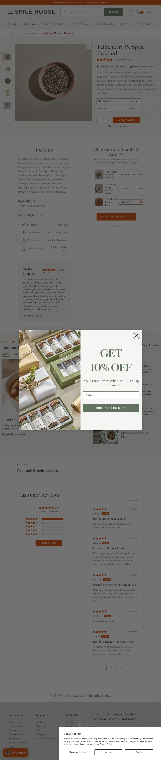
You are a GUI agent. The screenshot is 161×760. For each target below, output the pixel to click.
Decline (139, 752)
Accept (108, 752)
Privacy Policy (106, 744)
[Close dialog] (136, 335)
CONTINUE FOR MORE (111, 408)
